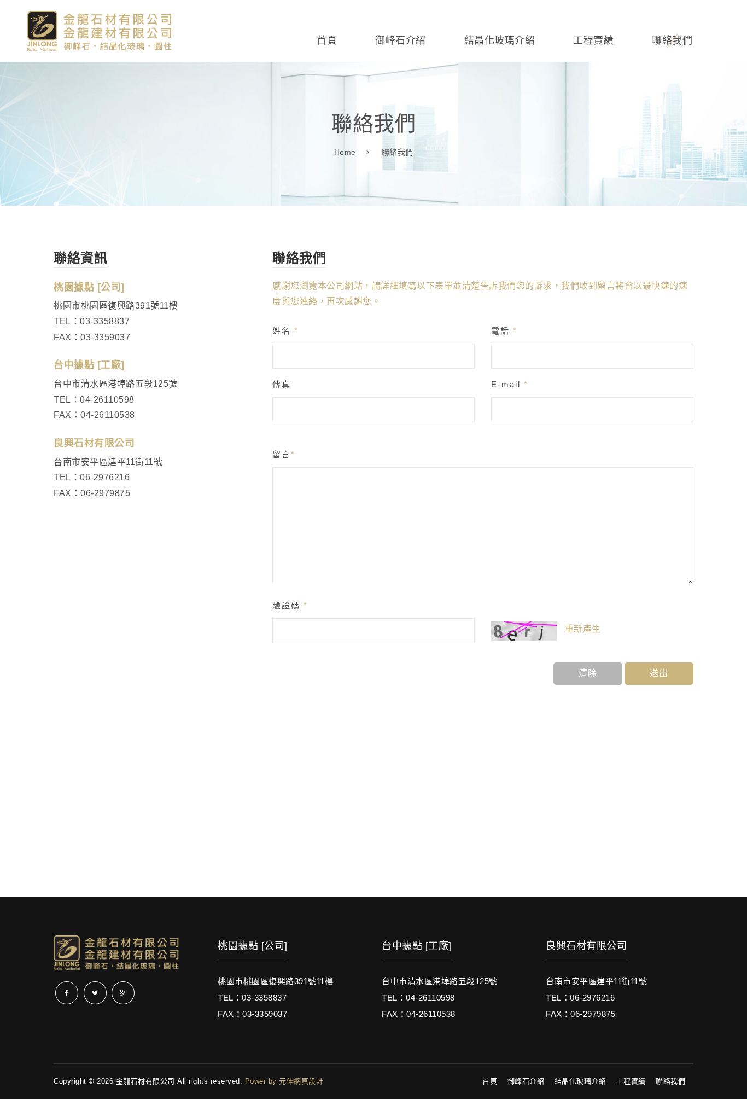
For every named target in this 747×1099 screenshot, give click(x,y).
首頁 (327, 40)
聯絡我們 (672, 40)
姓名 (285, 330)
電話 (504, 330)
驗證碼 (290, 605)
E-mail (509, 384)
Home (345, 152)
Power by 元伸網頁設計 (284, 1081)
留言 (283, 454)
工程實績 (593, 40)
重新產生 (583, 628)
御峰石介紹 (400, 40)
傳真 (281, 384)
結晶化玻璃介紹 (499, 40)
